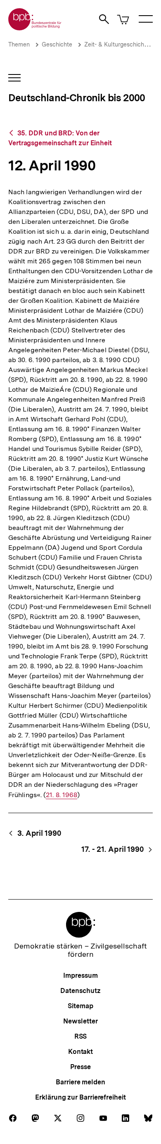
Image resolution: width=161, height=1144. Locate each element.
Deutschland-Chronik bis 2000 (76, 98)
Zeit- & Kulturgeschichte (116, 44)
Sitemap (80, 1006)
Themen (19, 44)
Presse (80, 1067)
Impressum (80, 975)
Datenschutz (80, 991)
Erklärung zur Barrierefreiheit (80, 1097)
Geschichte (57, 44)
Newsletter (80, 1021)
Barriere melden (80, 1082)
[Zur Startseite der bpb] (35, 27)
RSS (80, 1036)
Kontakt (80, 1052)
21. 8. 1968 (61, 795)
